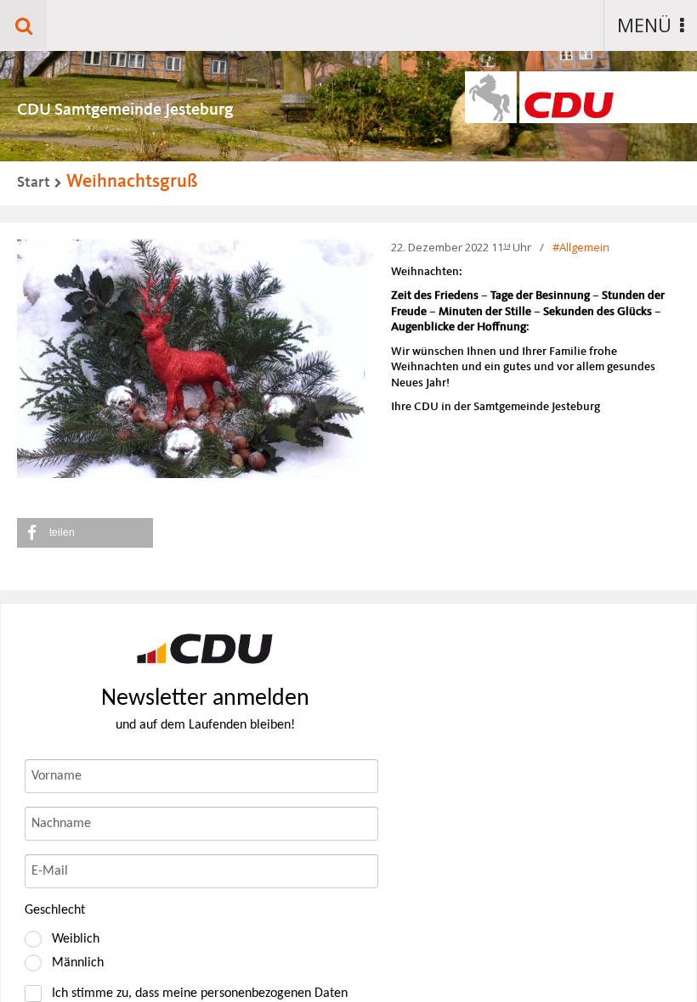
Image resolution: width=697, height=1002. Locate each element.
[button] (85, 533)
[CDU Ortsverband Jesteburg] (205, 649)
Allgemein (584, 247)
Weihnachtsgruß (131, 181)
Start (33, 182)
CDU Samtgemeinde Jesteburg (125, 110)
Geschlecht (55, 910)
